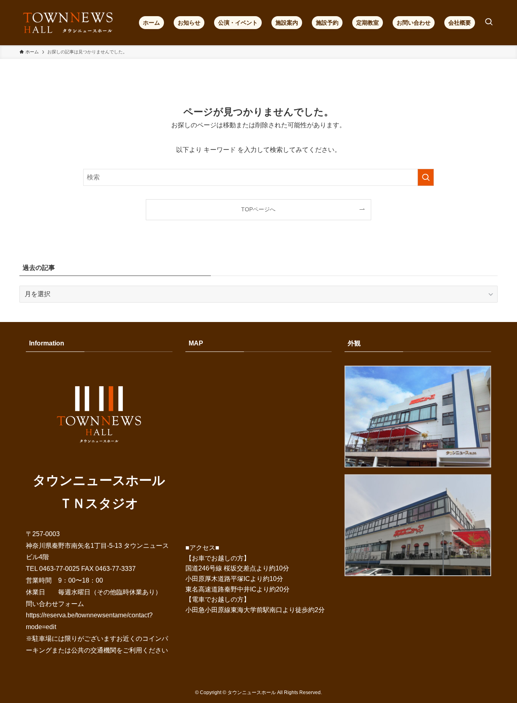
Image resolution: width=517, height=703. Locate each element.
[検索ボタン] (489, 22)
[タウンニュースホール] (68, 22)
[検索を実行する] (426, 177)
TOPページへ (258, 209)
